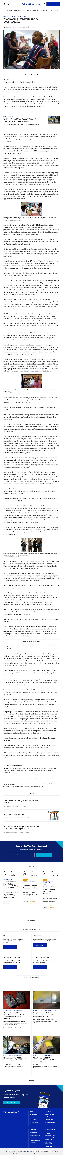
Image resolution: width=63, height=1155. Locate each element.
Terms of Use (43, 1153)
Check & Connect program (36, 314)
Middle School (16, 778)
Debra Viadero (7, 806)
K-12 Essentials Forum (9, 881)
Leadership (9, 10)
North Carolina (47, 778)
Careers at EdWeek (34, 1125)
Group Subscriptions (35, 1137)
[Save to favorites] (31, 74)
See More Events (31, 920)
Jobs (56, 10)
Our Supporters (34, 1122)
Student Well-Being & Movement (14, 16)
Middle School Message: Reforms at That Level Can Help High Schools (21, 827)
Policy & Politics (19, 10)
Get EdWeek (33, 1129)
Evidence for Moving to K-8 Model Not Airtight (20, 801)
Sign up (43, 855)
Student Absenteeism (29, 881)
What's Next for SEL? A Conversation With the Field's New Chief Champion (44, 1060)
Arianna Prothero (37, 1071)
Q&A (54, 1055)
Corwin (33, 903)
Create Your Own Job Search (31, 977)
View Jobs (9, 947)
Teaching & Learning (32, 10)
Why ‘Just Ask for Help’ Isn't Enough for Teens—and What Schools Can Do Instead (44, 1015)
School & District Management (12, 811)
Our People (33, 1119)
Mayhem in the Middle (13, 814)
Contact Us (48, 1111)
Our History (33, 1117)
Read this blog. (8, 649)
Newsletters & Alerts (35, 1135)
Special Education (8, 116)
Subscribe (53, 4)
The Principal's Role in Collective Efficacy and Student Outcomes (50, 890)
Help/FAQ (47, 1117)
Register (6, 902)
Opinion (51, 10)
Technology (43, 10)
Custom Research (49, 1146)
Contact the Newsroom (50, 1122)
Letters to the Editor (50, 1114)
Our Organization (34, 1114)
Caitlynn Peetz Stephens (9, 1071)
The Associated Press (8, 1027)
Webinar (25, 883)
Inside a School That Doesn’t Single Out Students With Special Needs (20, 120)
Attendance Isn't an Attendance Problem (30, 887)
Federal (5, 797)
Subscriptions (33, 1132)
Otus (52, 909)
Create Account (11, 1102)
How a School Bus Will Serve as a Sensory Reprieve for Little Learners (15, 1060)
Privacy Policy (28, 1151)
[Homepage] (31, 4)
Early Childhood (8, 879)
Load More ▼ (32, 1080)
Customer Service (49, 1119)
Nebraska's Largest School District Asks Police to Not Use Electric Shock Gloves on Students (14, 1016)
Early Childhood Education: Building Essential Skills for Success (10, 887)
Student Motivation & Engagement (32, 778)
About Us (32, 1111)
